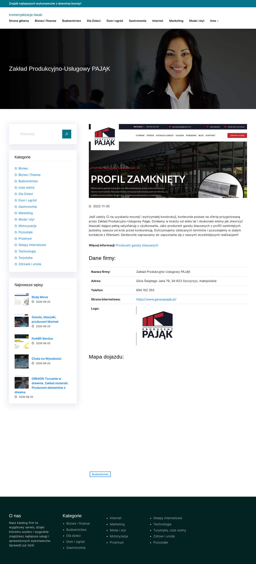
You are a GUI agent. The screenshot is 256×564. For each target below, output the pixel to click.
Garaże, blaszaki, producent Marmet (45, 319)
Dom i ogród (28, 200)
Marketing (26, 213)
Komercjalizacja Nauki (25, 15)
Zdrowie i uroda (30, 264)
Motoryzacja (27, 226)
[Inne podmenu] (218, 21)
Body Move (40, 297)
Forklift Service (42, 338)
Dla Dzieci (26, 194)
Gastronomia (28, 206)
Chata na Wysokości (46, 358)
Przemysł (25, 238)
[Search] (66, 134)
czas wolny (26, 187)
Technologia (27, 251)
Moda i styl (26, 219)
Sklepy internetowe (32, 245)
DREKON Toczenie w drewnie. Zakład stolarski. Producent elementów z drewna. (41, 385)
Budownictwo (28, 181)
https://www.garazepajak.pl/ (156, 299)
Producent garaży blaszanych (137, 245)
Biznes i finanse (29, 175)
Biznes (23, 168)
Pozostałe (26, 232)
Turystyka (25, 257)
